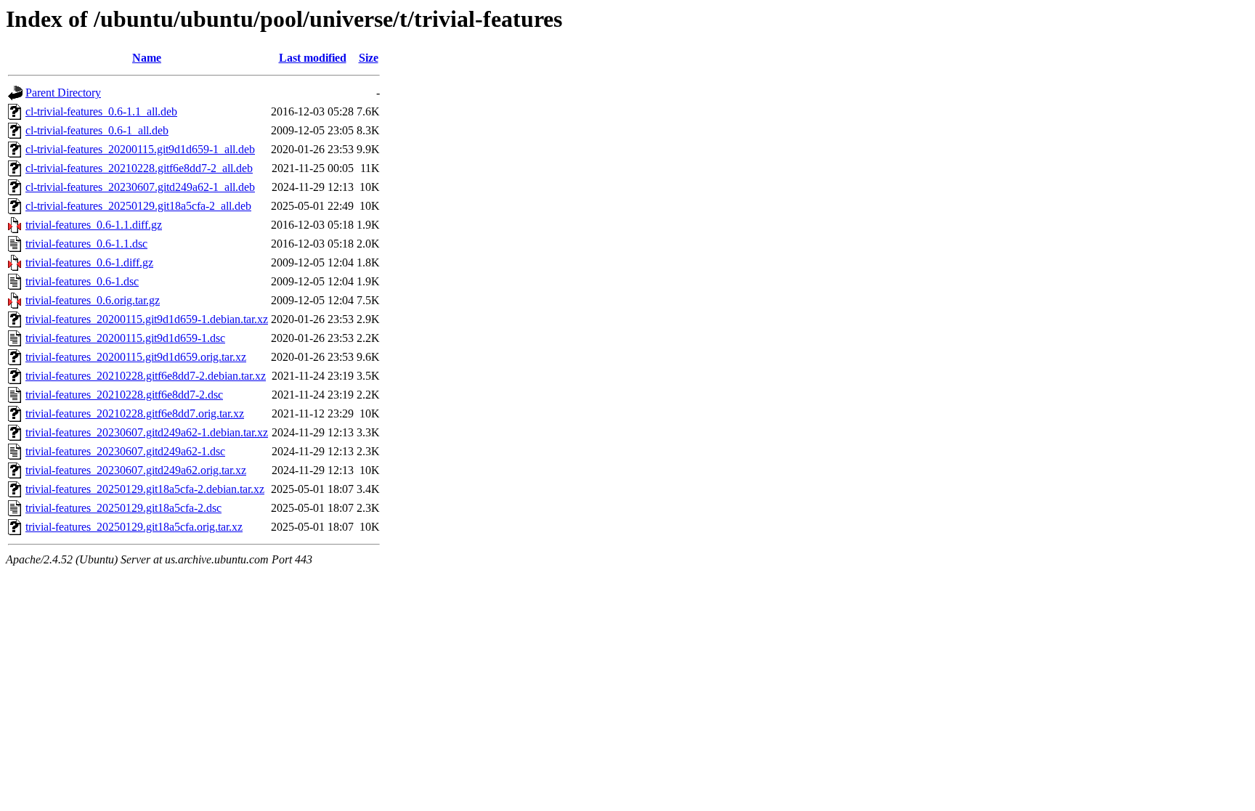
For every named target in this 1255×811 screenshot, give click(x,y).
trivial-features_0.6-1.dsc (82, 281)
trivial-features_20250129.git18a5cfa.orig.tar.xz (134, 527)
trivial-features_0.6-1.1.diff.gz (93, 225)
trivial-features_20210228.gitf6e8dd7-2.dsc (124, 394)
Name (146, 58)
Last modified (312, 58)
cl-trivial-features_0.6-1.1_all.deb (101, 111)
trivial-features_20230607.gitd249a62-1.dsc (125, 451)
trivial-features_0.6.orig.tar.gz (92, 300)
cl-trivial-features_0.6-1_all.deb (96, 130)
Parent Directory (63, 92)
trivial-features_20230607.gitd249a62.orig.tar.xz (135, 470)
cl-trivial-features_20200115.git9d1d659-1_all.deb (140, 149)
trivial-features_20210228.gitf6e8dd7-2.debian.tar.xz (145, 376)
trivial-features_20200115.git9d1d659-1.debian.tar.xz (146, 319)
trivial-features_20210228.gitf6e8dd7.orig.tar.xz (134, 413)
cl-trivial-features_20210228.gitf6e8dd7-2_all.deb (139, 168)
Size (368, 58)
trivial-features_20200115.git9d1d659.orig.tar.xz (135, 357)
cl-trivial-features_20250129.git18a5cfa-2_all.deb (138, 206)
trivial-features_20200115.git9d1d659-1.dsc (125, 338)
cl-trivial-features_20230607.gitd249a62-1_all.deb (140, 187)
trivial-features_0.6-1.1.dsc (86, 243)
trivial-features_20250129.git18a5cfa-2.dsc (123, 508)
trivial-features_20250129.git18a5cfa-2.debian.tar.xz (144, 489)
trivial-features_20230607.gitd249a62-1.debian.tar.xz (146, 432)
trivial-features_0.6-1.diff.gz (89, 262)
